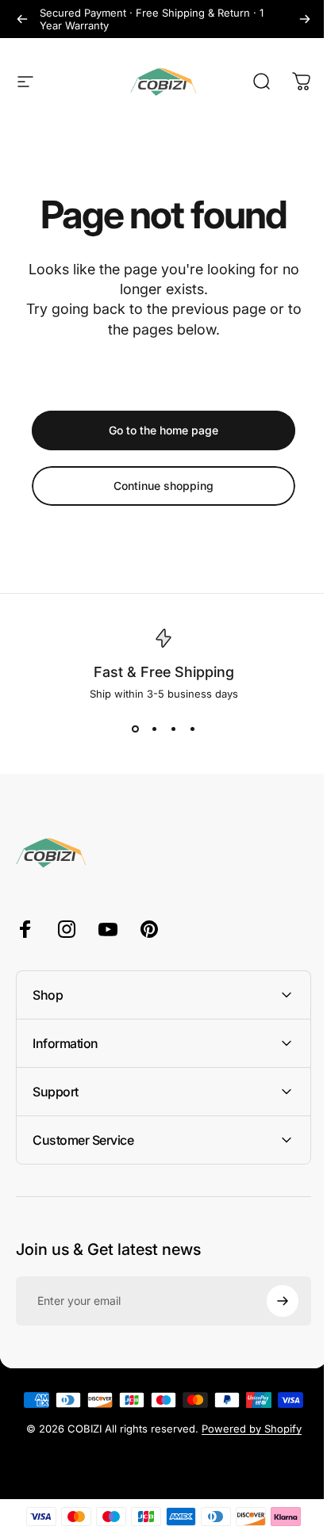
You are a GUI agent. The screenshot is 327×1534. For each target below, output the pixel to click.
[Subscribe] (271, 1301)
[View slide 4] (192, 728)
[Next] (304, 19)
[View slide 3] (173, 728)
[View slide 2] (154, 728)
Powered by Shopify (245, 1428)
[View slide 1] (134, 728)
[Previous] (22, 19)
